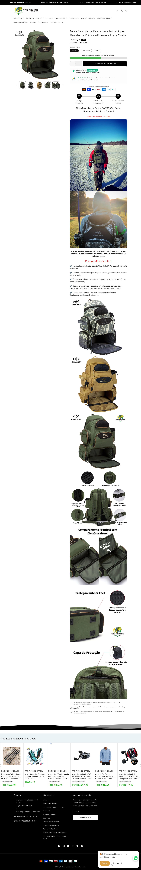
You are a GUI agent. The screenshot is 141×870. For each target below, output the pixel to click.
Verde (74, 50)
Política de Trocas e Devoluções (54, 832)
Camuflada (86, 50)
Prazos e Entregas (49, 814)
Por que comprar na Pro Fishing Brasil (54, 837)
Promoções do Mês (50, 803)
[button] (18, 18)
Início (45, 800)
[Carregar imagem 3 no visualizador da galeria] (39, 85)
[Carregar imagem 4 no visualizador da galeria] (47, 85)
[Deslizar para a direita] (62, 85)
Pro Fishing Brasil (65, 867)
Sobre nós (46, 818)
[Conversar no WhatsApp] (136, 858)
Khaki (97, 50)
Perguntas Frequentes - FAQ (53, 807)
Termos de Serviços (50, 829)
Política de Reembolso (51, 825)
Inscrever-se (85, 817)
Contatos (46, 811)
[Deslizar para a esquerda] (16, 85)
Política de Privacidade (51, 822)
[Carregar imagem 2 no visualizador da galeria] (30, 85)
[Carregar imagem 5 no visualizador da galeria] (56, 85)
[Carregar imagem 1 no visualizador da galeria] (22, 85)
